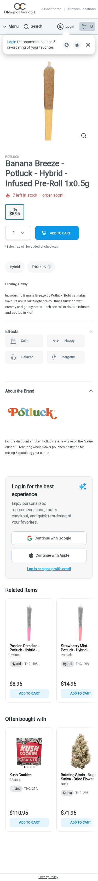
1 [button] (13, 232)
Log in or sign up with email (49, 569)
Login (70, 26)
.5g (15, 212)
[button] (49, 44)
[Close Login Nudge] (88, 44)
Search (36, 26)
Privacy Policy (48, 877)
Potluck (12, 156)
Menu (13, 26)
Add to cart (29, 693)
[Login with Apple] (77, 45)
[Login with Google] (66, 45)
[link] (15, 267)
